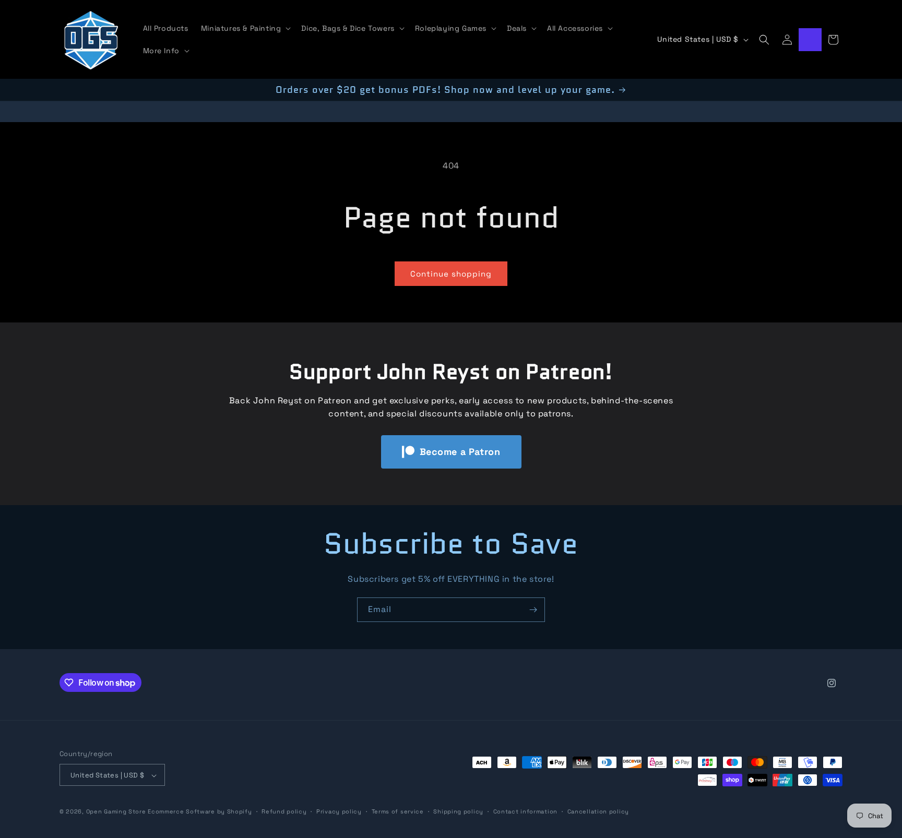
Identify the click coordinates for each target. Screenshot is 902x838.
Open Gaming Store (116, 812)
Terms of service (398, 811)
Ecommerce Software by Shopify (200, 812)
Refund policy (284, 811)
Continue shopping (451, 274)
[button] (245, 28)
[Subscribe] (532, 609)
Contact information (525, 811)
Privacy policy (339, 811)
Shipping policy (458, 811)
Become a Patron (460, 452)
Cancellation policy (598, 811)
